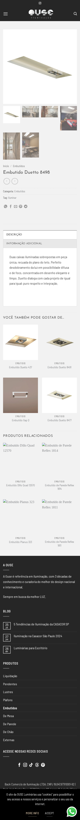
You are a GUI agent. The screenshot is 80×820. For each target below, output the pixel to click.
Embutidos (19, 166)
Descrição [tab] (14, 234)
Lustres (8, 692)
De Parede (9, 724)
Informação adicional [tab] (24, 243)
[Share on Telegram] (25, 206)
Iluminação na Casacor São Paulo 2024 (38, 636)
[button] (5, 14)
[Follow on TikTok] (31, 765)
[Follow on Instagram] (40, 3)
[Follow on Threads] (37, 765)
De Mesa (8, 716)
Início (6, 166)
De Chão (8, 732)
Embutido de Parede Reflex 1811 (59, 543)
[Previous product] (14, 181)
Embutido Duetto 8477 (60, 420)
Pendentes (10, 684)
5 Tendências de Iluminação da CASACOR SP (41, 624)
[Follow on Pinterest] (43, 765)
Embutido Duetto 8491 (59, 367)
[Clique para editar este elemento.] (7, 764)
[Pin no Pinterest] (20, 206)
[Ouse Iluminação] (41, 14)
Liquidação (10, 676)
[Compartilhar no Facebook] (10, 206)
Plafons (8, 700)
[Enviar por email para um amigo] (15, 206)
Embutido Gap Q (20, 420)
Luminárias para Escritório (30, 648)
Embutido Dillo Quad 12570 (20, 485)
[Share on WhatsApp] (5, 206)
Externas (8, 740)
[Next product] (6, 181)
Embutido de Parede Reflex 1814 (59, 487)
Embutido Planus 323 (20, 542)
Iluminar (12, 197)
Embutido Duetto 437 (20, 367)
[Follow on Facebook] (19, 765)
